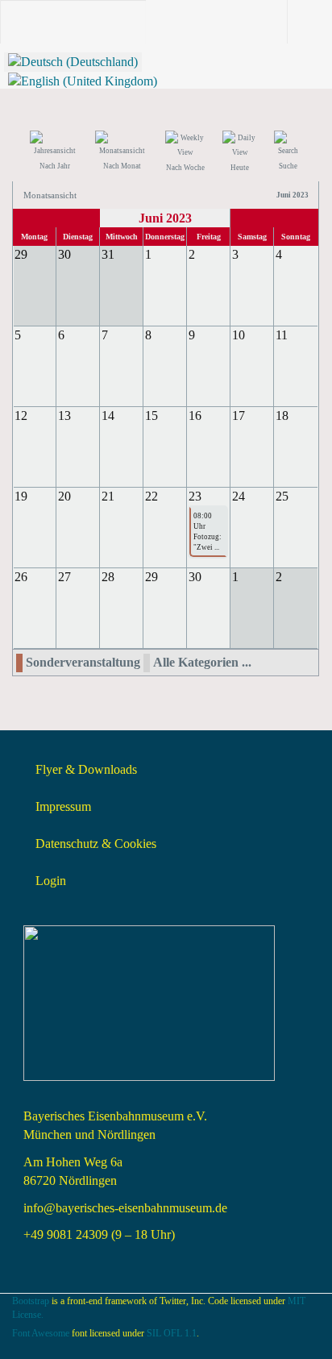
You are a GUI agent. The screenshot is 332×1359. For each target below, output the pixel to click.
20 (64, 496)
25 (282, 496)
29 (151, 577)
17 (238, 415)
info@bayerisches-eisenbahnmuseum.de (125, 1208)
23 (195, 496)
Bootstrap (30, 1301)
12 (21, 415)
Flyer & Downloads (86, 769)
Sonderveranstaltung (83, 662)
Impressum (63, 806)
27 (64, 577)
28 (108, 577)
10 (238, 335)
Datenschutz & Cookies (95, 843)
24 (238, 496)
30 (195, 577)
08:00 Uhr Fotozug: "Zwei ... (207, 531)
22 (151, 496)
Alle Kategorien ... (202, 662)
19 (21, 496)
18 (282, 415)
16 (195, 415)
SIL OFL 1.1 (172, 1333)
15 (151, 415)
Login (50, 880)
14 (108, 415)
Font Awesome (40, 1333)
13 (64, 415)
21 (108, 496)
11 (282, 335)
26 (21, 577)
